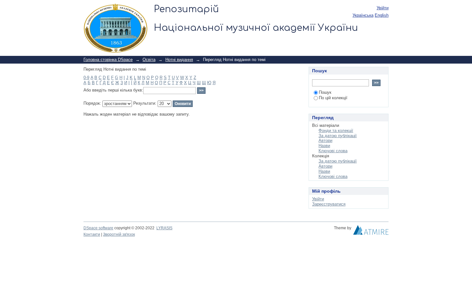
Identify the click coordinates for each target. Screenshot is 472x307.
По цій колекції (333, 97)
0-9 (86, 77)
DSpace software (98, 228)
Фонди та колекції (336, 130)
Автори (325, 140)
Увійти (383, 7)
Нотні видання (179, 59)
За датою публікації (338, 135)
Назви (324, 145)
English (382, 15)
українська (363, 15)
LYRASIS (164, 228)
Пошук (325, 92)
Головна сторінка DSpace (108, 59)
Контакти (91, 234)
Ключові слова (333, 150)
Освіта (149, 59)
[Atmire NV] (371, 231)
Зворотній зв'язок (119, 234)
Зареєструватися (328, 204)
